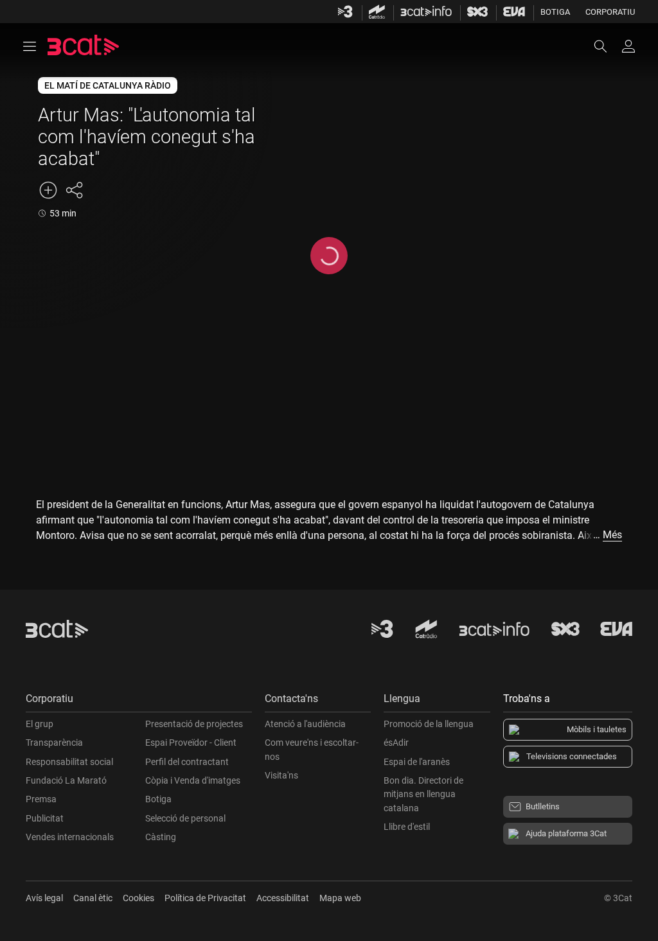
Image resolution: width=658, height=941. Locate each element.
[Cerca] (606, 46)
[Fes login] (628, 46)
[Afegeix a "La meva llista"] (48, 190)
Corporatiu (610, 12)
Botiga (555, 12)
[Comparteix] (74, 190)
